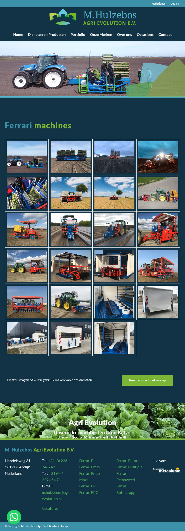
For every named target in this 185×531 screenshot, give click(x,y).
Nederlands (158, 3)
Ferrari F (86, 460)
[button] (14, 517)
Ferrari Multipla (129, 467)
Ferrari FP (87, 486)
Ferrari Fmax (89, 467)
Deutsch (175, 3)
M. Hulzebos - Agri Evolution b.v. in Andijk (44, 526)
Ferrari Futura (127, 460)
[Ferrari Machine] (27, 157)
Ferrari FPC (88, 492)
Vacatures (50, 508)
